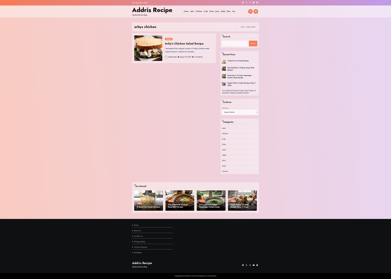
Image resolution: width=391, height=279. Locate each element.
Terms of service (140, 247)
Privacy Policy (139, 242)
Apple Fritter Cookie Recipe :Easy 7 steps (241, 84)
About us (137, 231)
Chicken (199, 11)
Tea (233, 11)
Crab (206, 11)
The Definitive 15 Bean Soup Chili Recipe (240, 69)
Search (226, 36)
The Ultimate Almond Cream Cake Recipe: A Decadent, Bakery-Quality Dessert (239, 92)
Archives (225, 108)
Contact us (138, 236)
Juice (217, 11)
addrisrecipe (172, 57)
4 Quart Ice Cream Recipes (238, 61)
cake (192, 11)
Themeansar (211, 276)
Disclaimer (138, 253)
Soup (224, 166)
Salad (223, 11)
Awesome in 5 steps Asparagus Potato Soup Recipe (239, 76)
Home (186, 11)
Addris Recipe (152, 9)
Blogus (201, 276)
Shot (229, 11)
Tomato (225, 171)
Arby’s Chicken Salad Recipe (184, 43)
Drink (211, 11)
